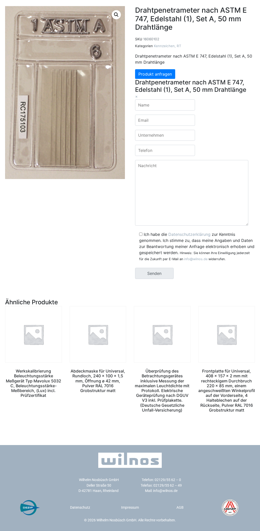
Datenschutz (80, 507)
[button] (116, 14)
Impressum (130, 507)
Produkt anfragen (155, 74)
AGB (180, 507)
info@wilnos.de (195, 259)
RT (179, 46)
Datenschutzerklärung (189, 234)
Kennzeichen (164, 46)
